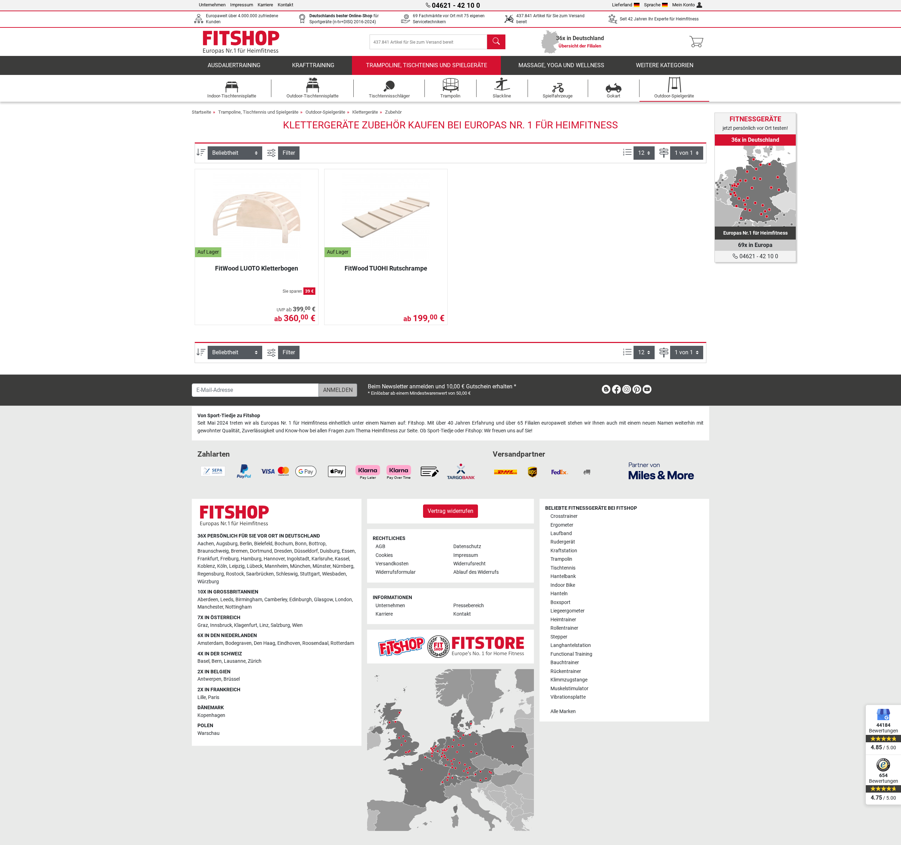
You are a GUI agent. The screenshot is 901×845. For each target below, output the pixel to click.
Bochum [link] (284, 544)
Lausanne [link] (235, 661)
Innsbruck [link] (221, 625)
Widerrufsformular (396, 572)
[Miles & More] (661, 470)
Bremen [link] (239, 551)
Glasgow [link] (323, 600)
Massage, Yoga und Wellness (561, 65)
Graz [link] (202, 625)
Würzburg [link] (208, 582)
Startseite (201, 112)
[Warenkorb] (698, 42)
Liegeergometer (567, 611)
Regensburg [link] (210, 574)
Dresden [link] (283, 551)
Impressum (241, 4)
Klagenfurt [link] (245, 625)
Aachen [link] (205, 544)
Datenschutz (467, 546)
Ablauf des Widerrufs (476, 572)
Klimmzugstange (568, 680)
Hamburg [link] (251, 559)
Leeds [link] (226, 600)
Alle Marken (563, 711)
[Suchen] (496, 41)
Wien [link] (297, 625)
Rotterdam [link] (342, 643)
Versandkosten (392, 564)
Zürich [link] (255, 661)
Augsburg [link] (227, 544)
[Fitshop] (241, 41)
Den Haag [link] (264, 643)
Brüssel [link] (231, 679)
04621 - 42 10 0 (758, 256)
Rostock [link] (235, 574)
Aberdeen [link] (207, 600)
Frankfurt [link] (207, 559)
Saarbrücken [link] (260, 574)
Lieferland (622, 4)
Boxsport (560, 602)
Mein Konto (683, 4)
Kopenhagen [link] (211, 715)
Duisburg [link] (330, 551)
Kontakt (285, 4)
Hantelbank (563, 576)
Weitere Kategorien (664, 65)
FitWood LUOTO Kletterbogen (256, 268)
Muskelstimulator (569, 689)
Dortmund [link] (261, 551)
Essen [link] (348, 551)
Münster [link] (321, 566)
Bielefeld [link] (263, 544)
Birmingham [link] (248, 600)
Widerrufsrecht (469, 564)
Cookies (384, 555)
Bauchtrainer (564, 663)
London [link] (343, 600)
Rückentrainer (565, 671)
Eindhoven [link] (288, 643)
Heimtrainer (563, 620)
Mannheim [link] (276, 566)
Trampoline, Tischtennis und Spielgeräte (426, 65)
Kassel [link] (342, 559)
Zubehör (393, 112)
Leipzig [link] (237, 566)
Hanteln (559, 594)
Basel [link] (203, 661)
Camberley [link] (275, 600)
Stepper (558, 637)
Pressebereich (468, 606)
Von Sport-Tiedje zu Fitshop (228, 416)
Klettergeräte (365, 112)
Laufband (561, 533)
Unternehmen (212, 4)
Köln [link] (222, 566)
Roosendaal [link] (315, 643)
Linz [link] (264, 625)
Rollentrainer (564, 628)
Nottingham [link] (238, 607)
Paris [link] (213, 697)
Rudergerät (562, 542)
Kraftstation (563, 551)
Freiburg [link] (229, 559)
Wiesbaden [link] (334, 574)
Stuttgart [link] (310, 574)
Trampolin (561, 559)
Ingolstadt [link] (298, 559)
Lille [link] (201, 697)
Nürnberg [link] (343, 566)
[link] (755, 186)
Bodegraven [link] (238, 643)
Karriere (265, 4)
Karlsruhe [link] (322, 559)
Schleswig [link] (287, 574)
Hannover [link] (274, 559)
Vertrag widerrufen (450, 511)
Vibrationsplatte (568, 697)
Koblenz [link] (206, 566)
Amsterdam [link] (210, 643)
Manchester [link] (210, 607)
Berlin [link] (246, 544)
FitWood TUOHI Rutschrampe (386, 268)
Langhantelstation (570, 645)
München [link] (300, 566)
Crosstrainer (564, 516)
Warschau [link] (208, 733)
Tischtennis (562, 568)
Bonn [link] (301, 544)
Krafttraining (313, 65)
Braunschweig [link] (213, 551)
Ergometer (561, 525)
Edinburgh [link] (300, 600)
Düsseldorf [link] (306, 551)
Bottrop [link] (317, 544)
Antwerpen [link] (209, 679)
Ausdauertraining (234, 65)
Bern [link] (217, 661)
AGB (380, 546)
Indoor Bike (562, 585)
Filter (289, 153)
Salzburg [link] (280, 625)
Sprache (652, 4)
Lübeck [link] (255, 566)
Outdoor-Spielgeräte (325, 112)
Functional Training (571, 654)
